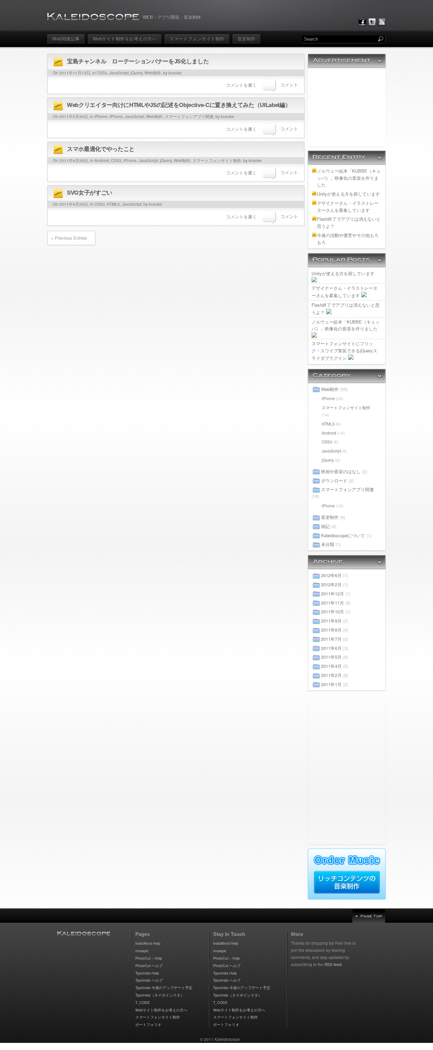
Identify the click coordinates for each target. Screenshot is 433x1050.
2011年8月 (331, 630)
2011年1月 (331, 684)
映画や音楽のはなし (341, 471)
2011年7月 (331, 639)
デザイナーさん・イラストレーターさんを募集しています (348, 206)
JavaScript (119, 72)
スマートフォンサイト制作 (196, 38)
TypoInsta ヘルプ (149, 980)
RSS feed (333, 964)
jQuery (136, 72)
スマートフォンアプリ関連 (189, 116)
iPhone (101, 116)
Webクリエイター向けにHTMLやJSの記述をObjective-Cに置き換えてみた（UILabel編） (179, 105)
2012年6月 (331, 575)
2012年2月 (331, 584)
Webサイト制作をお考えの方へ (125, 38)
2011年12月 (332, 593)
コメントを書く (241, 85)
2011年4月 (331, 666)
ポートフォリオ (148, 1024)
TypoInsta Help (147, 973)
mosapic (142, 950)
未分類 (327, 544)
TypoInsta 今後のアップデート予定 (163, 987)
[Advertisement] (347, 107)
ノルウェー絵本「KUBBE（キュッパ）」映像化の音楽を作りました (349, 178)
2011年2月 (331, 675)
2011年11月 (332, 602)
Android (101, 160)
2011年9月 (331, 620)
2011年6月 (331, 648)
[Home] (93, 17)
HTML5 (113, 204)
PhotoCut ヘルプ (149, 965)
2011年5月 (331, 657)
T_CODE (142, 1002)
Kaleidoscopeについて (343, 535)
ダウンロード (334, 480)
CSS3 (102, 72)
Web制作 (152, 72)
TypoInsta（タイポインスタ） (159, 995)
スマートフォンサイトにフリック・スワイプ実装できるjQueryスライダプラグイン (344, 350)
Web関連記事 (66, 38)
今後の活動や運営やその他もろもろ (348, 238)
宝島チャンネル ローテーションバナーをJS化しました (138, 61)
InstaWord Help (147, 943)
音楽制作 (246, 38)
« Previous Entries (69, 238)
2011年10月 (332, 611)
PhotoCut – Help (148, 958)
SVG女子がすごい (89, 193)
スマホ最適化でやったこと (101, 149)
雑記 (325, 526)
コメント (289, 84)
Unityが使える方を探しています (348, 194)
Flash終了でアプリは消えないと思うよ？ (349, 222)
